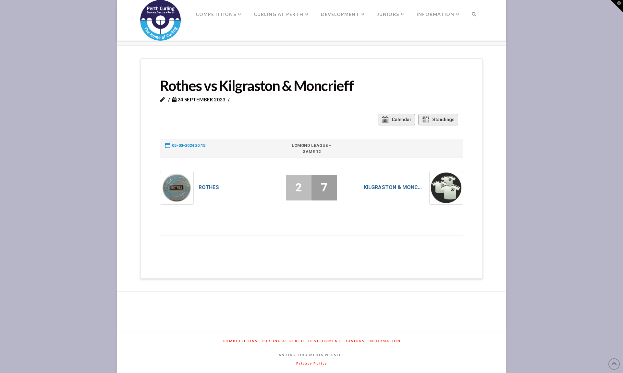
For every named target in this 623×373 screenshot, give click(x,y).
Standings (443, 119)
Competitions (240, 341)
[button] (617, 6)
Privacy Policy (311, 363)
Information (385, 341)
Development (324, 341)
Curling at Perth (283, 341)
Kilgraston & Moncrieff (394, 187)
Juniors (355, 341)
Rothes (209, 187)
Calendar (401, 119)
